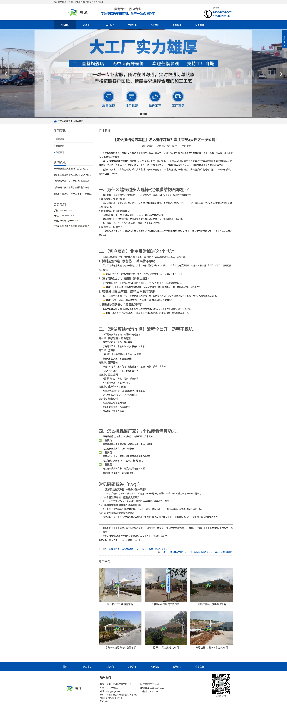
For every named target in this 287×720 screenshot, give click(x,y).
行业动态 (79, 121)
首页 (60, 121)
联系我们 (199, 25)
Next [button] (281, 74)
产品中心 (87, 25)
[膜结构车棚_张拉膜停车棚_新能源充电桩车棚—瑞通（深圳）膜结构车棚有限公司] (74, 12)
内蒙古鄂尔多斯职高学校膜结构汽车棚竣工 (74, 187)
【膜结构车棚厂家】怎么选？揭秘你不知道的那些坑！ (79, 181)
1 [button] (141, 114)
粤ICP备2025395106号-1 (150, 684)
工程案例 (110, 25)
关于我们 (155, 25)
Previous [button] (6, 74)
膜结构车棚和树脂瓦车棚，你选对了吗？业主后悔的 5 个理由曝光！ (85, 175)
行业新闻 (60, 146)
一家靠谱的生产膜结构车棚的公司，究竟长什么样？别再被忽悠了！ (85, 169)
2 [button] (143, 114)
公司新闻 (60, 139)
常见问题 (60, 152)
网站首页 (65, 25)
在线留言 (177, 25)
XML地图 (104, 701)
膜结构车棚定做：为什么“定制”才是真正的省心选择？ (79, 194)
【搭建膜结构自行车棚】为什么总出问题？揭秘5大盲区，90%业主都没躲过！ (197, 552)
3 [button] (146, 114)
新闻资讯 (132, 25)
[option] (143, 73)
